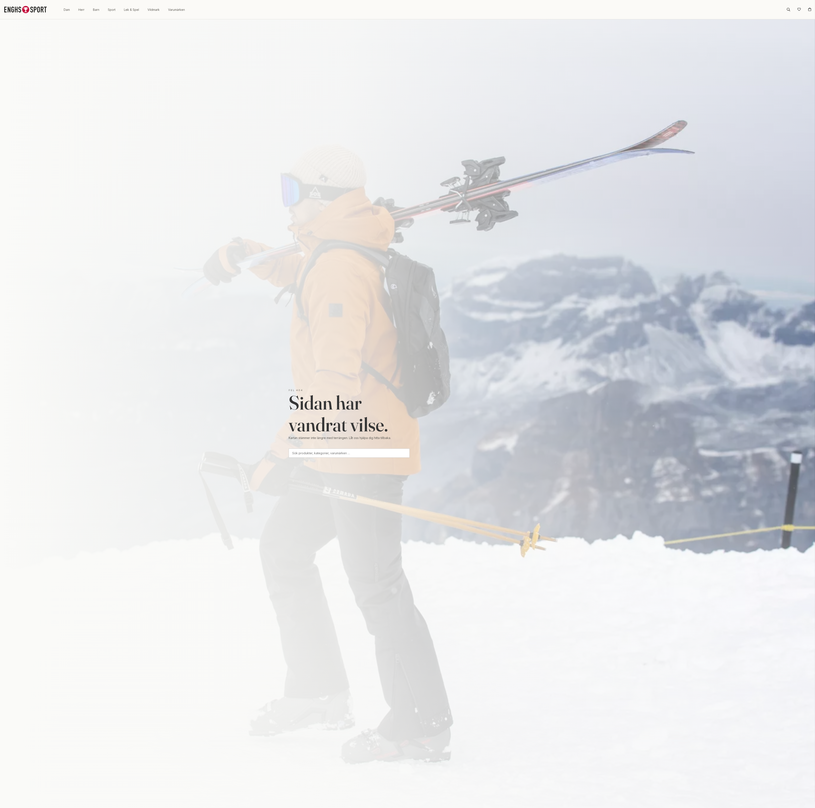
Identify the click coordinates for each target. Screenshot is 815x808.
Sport (111, 9)
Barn (96, 9)
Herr (81, 9)
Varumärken (176, 9)
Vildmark (154, 9)
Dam (67, 9)
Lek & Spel (131, 9)
